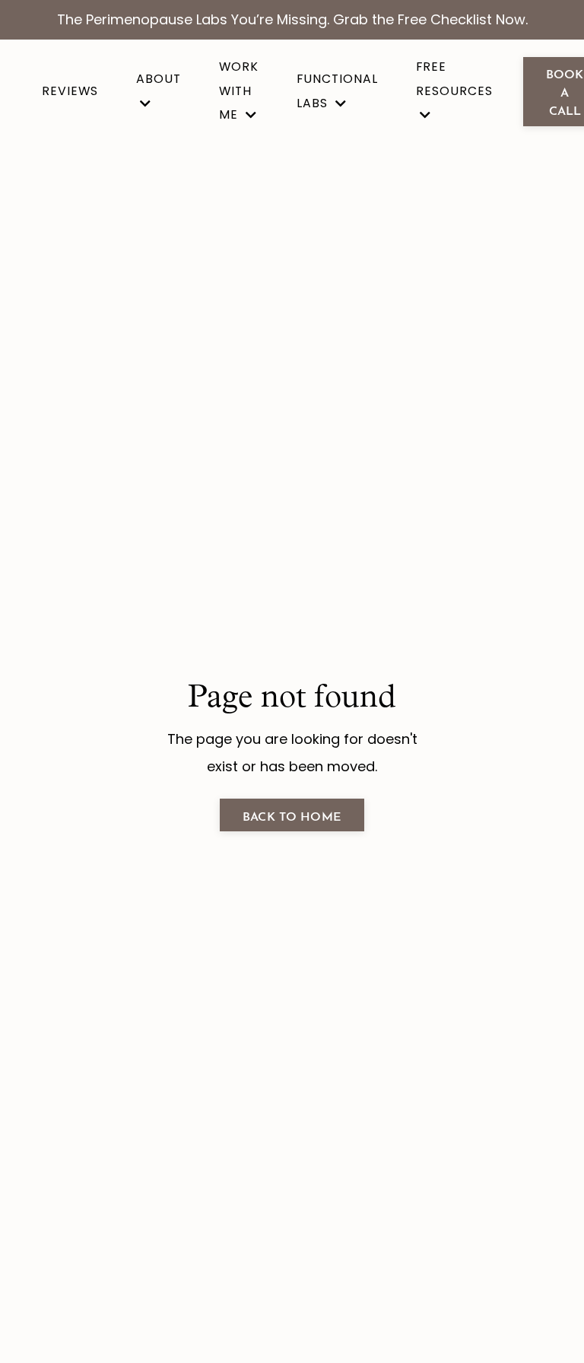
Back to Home (292, 815)
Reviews (70, 91)
